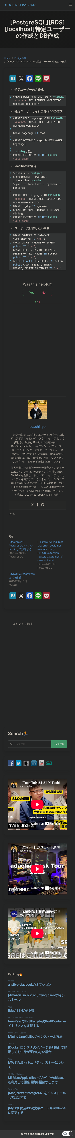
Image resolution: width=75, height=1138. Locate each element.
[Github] (42, 505)
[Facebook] (37, 505)
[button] (70, 5)
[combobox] (30, 744)
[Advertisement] (37, 357)
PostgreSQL (20, 58)
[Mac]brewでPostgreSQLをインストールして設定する (21, 545)
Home (7, 58)
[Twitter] (32, 505)
